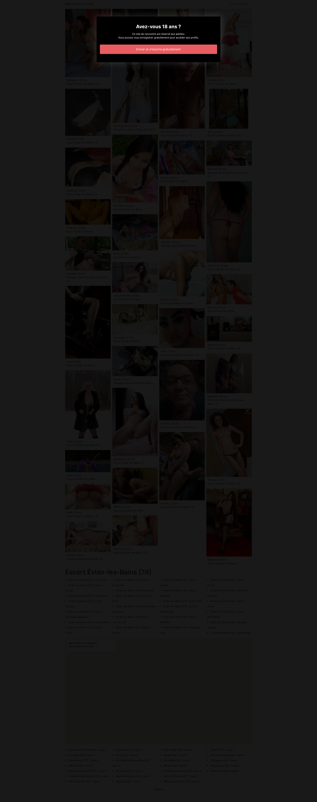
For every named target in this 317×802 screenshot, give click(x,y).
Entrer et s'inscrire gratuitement (158, 49)
